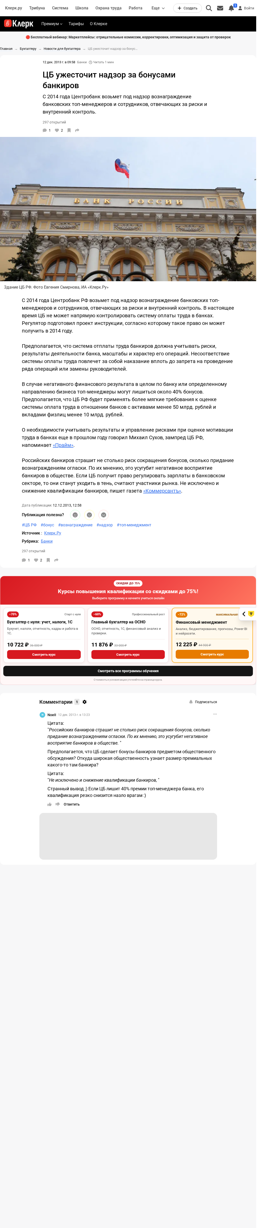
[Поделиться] (77, 130)
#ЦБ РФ (29, 525)
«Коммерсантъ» (162, 491)
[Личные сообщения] (220, 8)
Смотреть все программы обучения (128, 671)
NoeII (51, 715)
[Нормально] (89, 515)
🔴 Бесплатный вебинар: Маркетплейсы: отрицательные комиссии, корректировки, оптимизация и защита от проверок (128, 37)
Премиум (50, 23)
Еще (156, 8)
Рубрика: (30, 541)
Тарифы (76, 23)
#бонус (47, 525)
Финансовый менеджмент (201, 622)
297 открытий (33, 551)
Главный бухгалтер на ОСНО (118, 622)
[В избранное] (69, 130)
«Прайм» (63, 445)
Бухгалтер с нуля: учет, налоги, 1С (39, 622)
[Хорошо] (75, 515)
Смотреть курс (44, 654)
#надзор (104, 525)
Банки (82, 62)
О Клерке (98, 23)
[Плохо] (104, 515)
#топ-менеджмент (134, 525)
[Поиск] (209, 8)
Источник (31, 533)
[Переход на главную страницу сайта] (18, 23)
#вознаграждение (75, 525)
